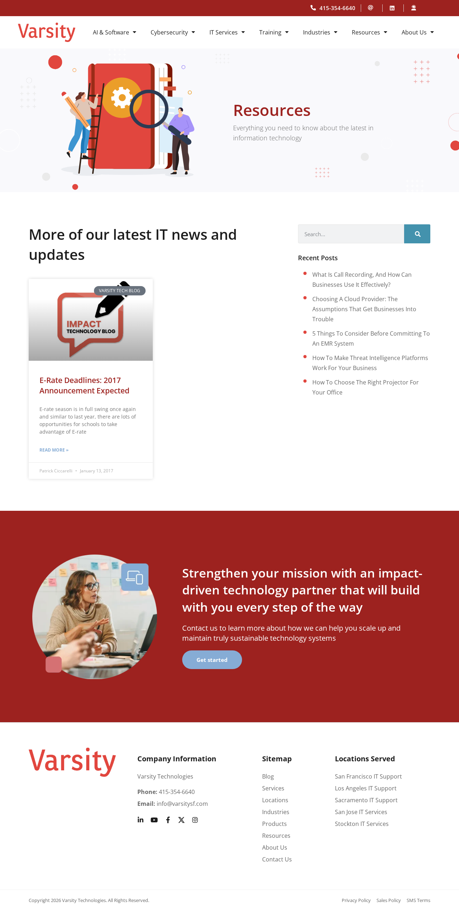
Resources (366, 32)
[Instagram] (195, 820)
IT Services (223, 32)
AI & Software (111, 32)
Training (270, 32)
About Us (414, 32)
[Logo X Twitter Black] (181, 820)
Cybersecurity (169, 32)
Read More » (53, 450)
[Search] (417, 233)
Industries (316, 32)
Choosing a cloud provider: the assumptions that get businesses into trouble (364, 309)
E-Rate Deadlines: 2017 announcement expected (84, 385)
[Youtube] (154, 820)
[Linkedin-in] (140, 820)
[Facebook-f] (168, 820)
